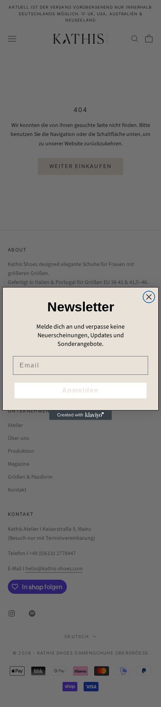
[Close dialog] (149, 297)
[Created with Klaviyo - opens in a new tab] (80, 415)
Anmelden (80, 390)
